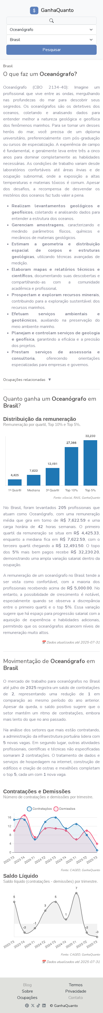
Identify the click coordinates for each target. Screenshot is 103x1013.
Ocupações (27, 998)
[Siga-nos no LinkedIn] (44, 1006)
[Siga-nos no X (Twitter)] (33, 1006)
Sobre (27, 991)
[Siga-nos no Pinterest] (27, 1006)
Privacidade (75, 991)
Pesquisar (52, 50)
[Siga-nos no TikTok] (38, 1006)
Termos (76, 985)
